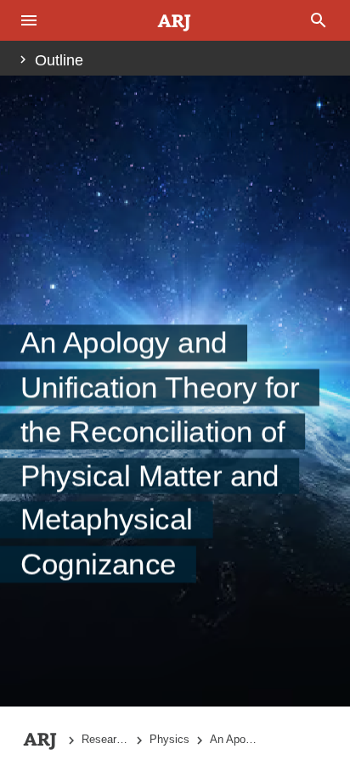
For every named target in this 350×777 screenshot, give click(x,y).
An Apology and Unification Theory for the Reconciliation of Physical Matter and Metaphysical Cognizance (233, 739)
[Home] (175, 21)
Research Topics (105, 739)
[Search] (320, 20)
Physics (169, 739)
